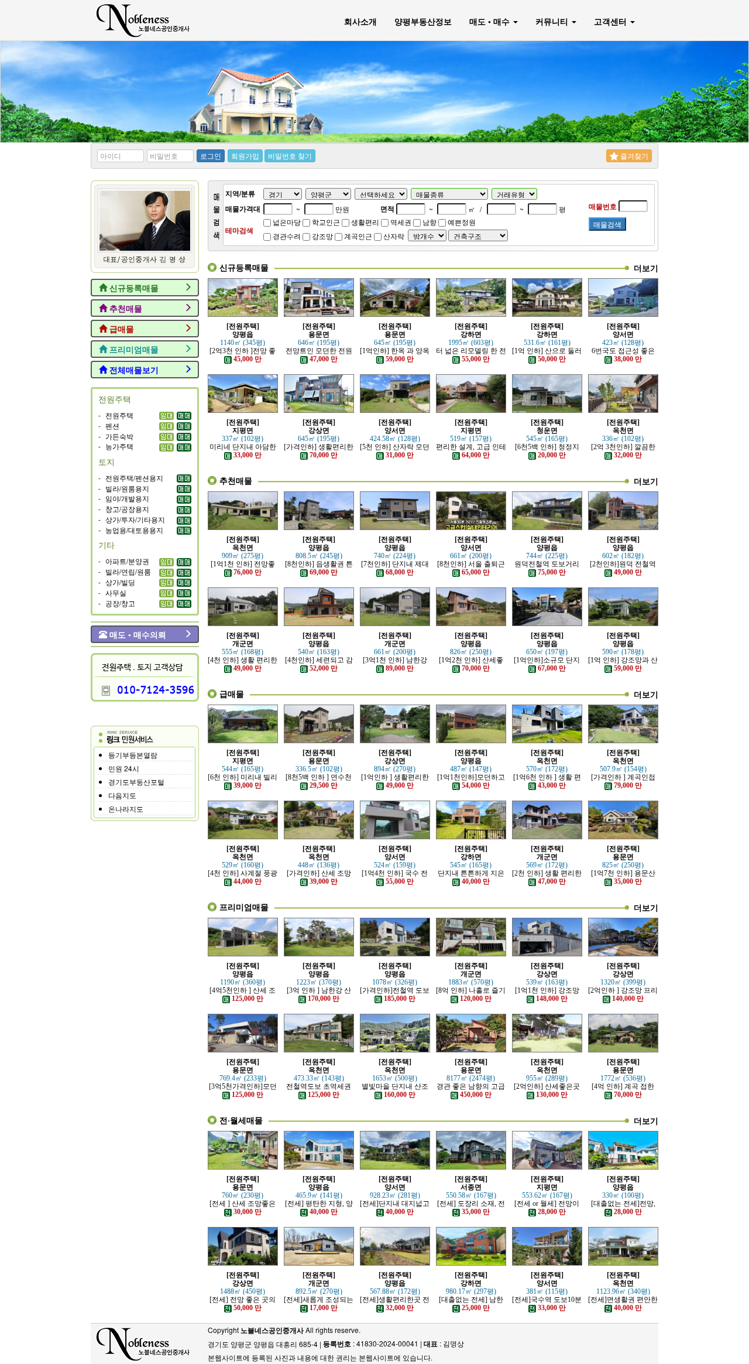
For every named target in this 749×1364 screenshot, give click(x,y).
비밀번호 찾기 (290, 155)
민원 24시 (123, 768)
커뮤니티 (553, 21)
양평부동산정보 (423, 21)
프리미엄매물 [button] (133, 349)
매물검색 (607, 224)
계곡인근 (357, 236)
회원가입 (245, 155)
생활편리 (364, 222)
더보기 (646, 268)
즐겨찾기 (633, 155)
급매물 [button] (120, 328)
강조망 (321, 236)
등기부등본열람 (132, 755)
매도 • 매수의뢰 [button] (136, 634)
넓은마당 (286, 222)
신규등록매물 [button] (133, 287)
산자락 (393, 236)
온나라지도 (125, 808)
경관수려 (286, 236)
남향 (429, 222)
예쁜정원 (461, 222)
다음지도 (122, 795)
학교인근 (325, 222)
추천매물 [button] (124, 308)
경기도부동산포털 (136, 782)
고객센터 (611, 21)
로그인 (210, 155)
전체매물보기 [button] (133, 369)
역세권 (400, 222)
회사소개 (360, 21)
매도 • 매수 (490, 21)
